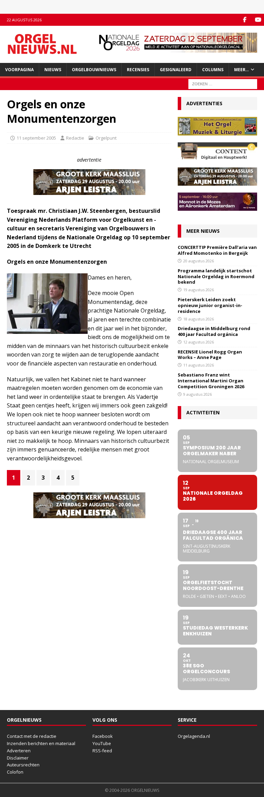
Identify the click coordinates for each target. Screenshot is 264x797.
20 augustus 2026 (198, 260)
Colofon (15, 772)
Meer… (241, 70)
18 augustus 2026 (198, 318)
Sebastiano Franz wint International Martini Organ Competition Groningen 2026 (211, 381)
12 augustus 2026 (198, 342)
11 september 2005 (36, 138)
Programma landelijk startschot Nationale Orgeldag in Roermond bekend (216, 276)
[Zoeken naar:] (222, 83)
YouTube (101, 743)
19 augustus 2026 (198, 289)
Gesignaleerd (175, 70)
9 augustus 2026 (197, 394)
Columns (212, 70)
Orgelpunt (106, 138)
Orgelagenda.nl (194, 736)
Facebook (102, 736)
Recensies (138, 70)
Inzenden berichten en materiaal (41, 743)
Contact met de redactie (31, 736)
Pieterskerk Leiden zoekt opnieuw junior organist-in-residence (210, 305)
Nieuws (52, 70)
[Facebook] (245, 20)
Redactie (75, 138)
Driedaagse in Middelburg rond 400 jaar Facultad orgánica (214, 331)
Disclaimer (18, 758)
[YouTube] (258, 20)
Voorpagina (19, 70)
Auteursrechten (23, 765)
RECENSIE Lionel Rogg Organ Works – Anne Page (210, 355)
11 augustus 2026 (198, 365)
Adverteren (19, 750)
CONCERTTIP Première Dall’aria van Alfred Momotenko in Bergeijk (217, 250)
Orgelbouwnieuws (94, 70)
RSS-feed (102, 750)
